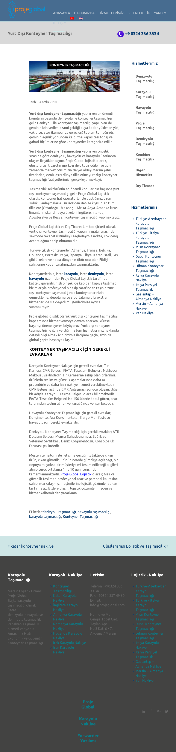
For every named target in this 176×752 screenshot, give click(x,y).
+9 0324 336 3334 (142, 33)
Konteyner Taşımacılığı (80, 516)
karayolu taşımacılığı (45, 516)
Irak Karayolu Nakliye (69, 643)
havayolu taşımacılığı (94, 512)
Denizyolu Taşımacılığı (146, 78)
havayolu (36, 278)
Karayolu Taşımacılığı (146, 94)
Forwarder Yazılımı (88, 738)
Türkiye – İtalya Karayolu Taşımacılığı (147, 237)
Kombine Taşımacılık (145, 157)
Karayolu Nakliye (88, 721)
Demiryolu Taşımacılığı (146, 141)
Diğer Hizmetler (144, 172)
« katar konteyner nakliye (31, 546)
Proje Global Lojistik (76, 474)
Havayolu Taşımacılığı (146, 110)
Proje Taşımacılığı (146, 125)
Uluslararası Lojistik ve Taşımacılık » (135, 546)
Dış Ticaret (145, 186)
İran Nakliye (144, 313)
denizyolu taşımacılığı (59, 512)
